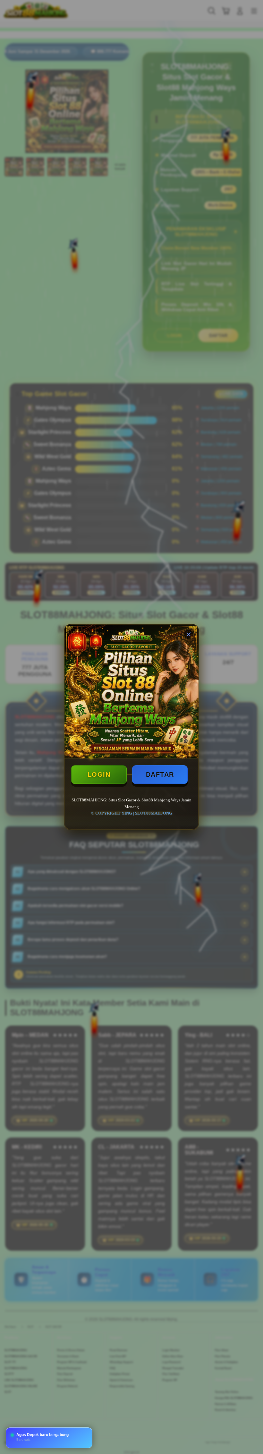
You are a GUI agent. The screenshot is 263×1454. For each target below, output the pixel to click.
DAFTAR (160, 774)
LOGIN (99, 774)
